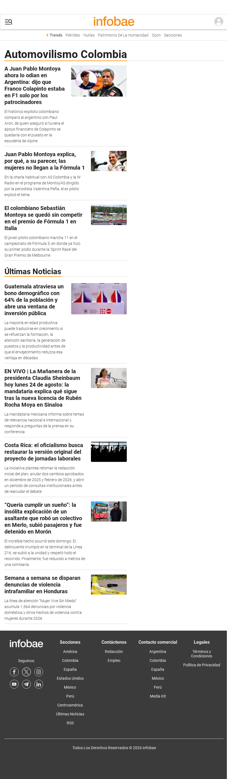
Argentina (157, 651)
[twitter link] (26, 671)
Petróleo (73, 35)
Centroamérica (70, 705)
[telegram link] (26, 684)
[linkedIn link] (38, 684)
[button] (9, 22)
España (70, 669)
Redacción (114, 651)
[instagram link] (38, 671)
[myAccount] (218, 21)
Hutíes (89, 35)
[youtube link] (14, 684)
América (70, 651)
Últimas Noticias (70, 714)
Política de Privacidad (201, 665)
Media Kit (158, 696)
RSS (70, 723)
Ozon (156, 35)
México (70, 687)
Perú (70, 696)
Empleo (114, 660)
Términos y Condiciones (201, 653)
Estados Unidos (70, 678)
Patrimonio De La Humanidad (123, 35)
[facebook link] (14, 671)
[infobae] (114, 21)
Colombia (70, 660)
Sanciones (173, 35)
